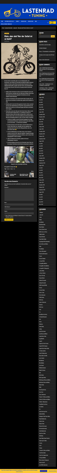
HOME (2, 21)
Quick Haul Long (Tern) (43, 411)
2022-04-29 (7, 41)
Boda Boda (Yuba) (42, 224)
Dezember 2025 (42, 114)
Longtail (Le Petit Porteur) (43, 343)
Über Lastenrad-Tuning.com (6, 24)
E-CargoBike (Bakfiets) (43, 263)
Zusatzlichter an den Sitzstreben (45, 44)
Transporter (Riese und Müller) (44, 450)
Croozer (40, 256)
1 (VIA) (40, 217)
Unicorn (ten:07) (42, 462)
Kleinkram (41, 324)
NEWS (36, 21)
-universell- (6, 33)
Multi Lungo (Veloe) (42, 377)
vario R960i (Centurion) (43, 465)
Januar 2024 (41, 155)
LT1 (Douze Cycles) (42, 350)
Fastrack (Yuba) (42, 290)
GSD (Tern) (41, 299)
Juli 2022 (41, 194)
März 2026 (41, 107)
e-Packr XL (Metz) (42, 273)
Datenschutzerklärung (52, 471)
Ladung (17, 21)
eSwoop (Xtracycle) (42, 283)
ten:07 (40, 445)
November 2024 (42, 134)
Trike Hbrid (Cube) (42, 452)
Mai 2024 (41, 148)
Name (5, 202)
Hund (40, 309)
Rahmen (12, 168)
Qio (39, 409)
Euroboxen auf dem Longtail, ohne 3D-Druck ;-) (46, 55)
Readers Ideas (23, 21)
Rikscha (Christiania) (43, 426)
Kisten (40, 321)
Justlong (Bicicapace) (43, 316)
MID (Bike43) (41, 360)
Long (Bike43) (41, 338)
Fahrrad (40, 287)
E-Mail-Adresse (7, 206)
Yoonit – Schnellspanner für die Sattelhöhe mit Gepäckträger (46, 84)
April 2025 (41, 121)
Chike (40, 246)
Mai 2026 (41, 102)
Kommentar (6, 187)
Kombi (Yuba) (41, 326)
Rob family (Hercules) (43, 428)
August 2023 (41, 165)
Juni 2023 (41, 170)
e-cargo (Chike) (42, 261)
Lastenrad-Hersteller (9, 21)
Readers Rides (30, 21)
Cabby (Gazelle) (41, 234)
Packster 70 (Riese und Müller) (44, 397)
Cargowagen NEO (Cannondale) (44, 241)
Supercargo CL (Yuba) (42, 440)
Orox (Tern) (41, 392)
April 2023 (41, 175)
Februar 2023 (41, 180)
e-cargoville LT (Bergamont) (44, 268)
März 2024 (41, 153)
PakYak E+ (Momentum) (43, 401)
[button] (48, 23)
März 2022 (41, 204)
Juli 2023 (41, 168)
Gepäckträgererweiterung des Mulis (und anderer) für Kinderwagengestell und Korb (46, 69)
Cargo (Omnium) (42, 236)
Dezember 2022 (42, 185)
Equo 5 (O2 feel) (42, 275)
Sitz (14, 168)
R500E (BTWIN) (42, 414)
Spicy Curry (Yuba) (42, 433)
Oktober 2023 (41, 160)
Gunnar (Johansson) (42, 302)
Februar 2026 (41, 109)
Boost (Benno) (41, 227)
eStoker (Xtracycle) (42, 280)
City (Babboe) (41, 248)
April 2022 (41, 202)
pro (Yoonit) (41, 406)
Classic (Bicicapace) (42, 251)
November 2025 (42, 117)
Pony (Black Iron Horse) (43, 404)
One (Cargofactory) (42, 389)
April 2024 (41, 151)
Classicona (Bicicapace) (43, 253)
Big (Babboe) (41, 222)
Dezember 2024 (42, 131)
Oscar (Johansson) (42, 394)
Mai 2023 (41, 172)
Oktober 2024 (41, 136)
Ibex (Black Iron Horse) (43, 314)
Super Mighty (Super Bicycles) (44, 438)
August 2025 (41, 119)
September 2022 (42, 189)
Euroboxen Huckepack (42, 48)
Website (5, 211)
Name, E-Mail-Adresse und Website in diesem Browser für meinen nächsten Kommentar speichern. (19, 216)
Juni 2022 (41, 197)
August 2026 (41, 97)
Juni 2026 (41, 100)
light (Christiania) (42, 331)
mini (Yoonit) (41, 365)
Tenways (40, 448)
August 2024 (41, 141)
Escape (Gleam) (41, 278)
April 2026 (41, 104)
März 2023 (41, 177)
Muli (40, 372)
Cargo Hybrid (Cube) (42, 239)
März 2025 (41, 124)
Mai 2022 (41, 199)
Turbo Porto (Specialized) (43, 455)
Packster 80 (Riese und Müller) (44, 399)
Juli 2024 (41, 143)
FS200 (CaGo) (41, 297)
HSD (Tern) (41, 307)
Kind (40, 319)
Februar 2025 (41, 126)
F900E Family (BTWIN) (43, 285)
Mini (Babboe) (41, 363)
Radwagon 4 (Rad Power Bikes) (44, 416)
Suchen (41, 33)
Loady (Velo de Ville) (42, 336)
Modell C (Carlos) (42, 370)
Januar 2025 (41, 129)
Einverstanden (44, 471)
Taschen (40, 443)
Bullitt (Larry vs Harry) (43, 231)
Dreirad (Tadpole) (42, 258)
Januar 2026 (41, 112)
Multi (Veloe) (41, 375)
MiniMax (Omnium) (42, 367)
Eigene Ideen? (52, 22)
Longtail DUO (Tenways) (43, 346)
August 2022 (41, 192)
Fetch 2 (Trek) (41, 292)
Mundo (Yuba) (41, 384)
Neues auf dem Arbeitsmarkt (44, 59)
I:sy (39, 312)
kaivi (40, 73)
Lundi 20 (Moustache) (43, 353)
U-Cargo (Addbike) (42, 457)
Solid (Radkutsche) (42, 431)
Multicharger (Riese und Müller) (44, 380)
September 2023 (42, 163)
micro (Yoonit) (41, 358)
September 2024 (42, 138)
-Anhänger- (41, 212)
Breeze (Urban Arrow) (43, 229)
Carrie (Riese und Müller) (43, 244)
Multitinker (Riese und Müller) (44, 382)
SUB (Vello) (41, 435)
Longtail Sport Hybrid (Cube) (44, 348)
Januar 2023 (41, 182)
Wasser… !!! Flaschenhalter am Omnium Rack (47, 51)
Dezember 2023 (42, 158)
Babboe (40, 219)
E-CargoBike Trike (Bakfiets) (44, 265)
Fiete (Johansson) (42, 295)
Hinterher (41, 304)
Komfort (8, 168)
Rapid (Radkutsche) (42, 418)
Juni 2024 (41, 146)
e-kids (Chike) (41, 270)
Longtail (40, 341)
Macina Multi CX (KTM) (43, 355)
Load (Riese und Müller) (43, 333)
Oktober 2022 (41, 187)
